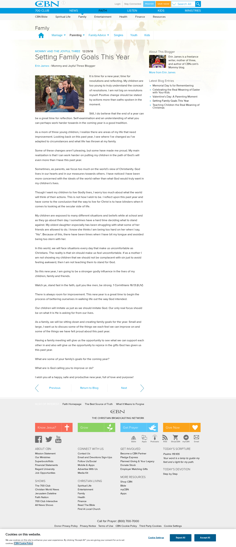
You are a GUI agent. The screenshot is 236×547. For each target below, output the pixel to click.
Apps (144, 441)
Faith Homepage (72, 404)
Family (82, 16)
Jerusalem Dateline (45, 493)
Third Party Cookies (150, 526)
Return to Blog (89, 388)
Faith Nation (42, 497)
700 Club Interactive (46, 501)
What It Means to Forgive (130, 404)
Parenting (76, 35)
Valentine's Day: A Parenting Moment (175, 96)
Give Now (163, 4)
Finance (140, 16)
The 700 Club (42, 485)
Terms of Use (105, 526)
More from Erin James (162, 72)
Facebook (38, 439)
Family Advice (97, 35)
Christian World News (47, 489)
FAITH (103, 10)
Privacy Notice (88, 526)
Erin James (42, 65)
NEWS (73, 10)
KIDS (161, 10)
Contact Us (84, 453)
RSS (165, 441)
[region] (118, 538)
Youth (133, 35)
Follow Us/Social (87, 461)
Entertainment (102, 16)
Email (196, 441)
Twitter (48, 439)
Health (123, 16)
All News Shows (44, 505)
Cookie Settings (173, 526)
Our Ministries (42, 457)
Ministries (193, 10)
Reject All (180, 538)
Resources (159, 16)
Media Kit (83, 473)
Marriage (57, 35)
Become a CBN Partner (133, 453)
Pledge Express (129, 457)
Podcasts (154, 441)
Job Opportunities (45, 473)
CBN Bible (41, 16)
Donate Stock (128, 465)
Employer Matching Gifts (134, 469)
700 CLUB (42, 10)
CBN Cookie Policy (126, 526)
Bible (133, 441)
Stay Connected (132, 4)
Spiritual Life (62, 16)
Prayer (149, 4)
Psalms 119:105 (171, 454)
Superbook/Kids (44, 461)
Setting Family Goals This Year (82, 57)
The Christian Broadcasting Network (118, 418)
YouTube (58, 439)
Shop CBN (126, 481)
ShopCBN (175, 441)
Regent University (45, 469)
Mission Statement (45, 453)
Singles (118, 35)
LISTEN (132, 10)
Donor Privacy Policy (66, 526)
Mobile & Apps (86, 465)
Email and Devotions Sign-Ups (95, 457)
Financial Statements (46, 465)
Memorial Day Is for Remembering (173, 85)
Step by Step (170, 474)
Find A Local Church (89, 509)
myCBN (186, 441)
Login (118, 4)
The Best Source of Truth (99, 404)
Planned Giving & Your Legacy (137, 461)
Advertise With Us (88, 469)
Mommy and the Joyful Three (57, 51)
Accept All (205, 538)
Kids (147, 35)
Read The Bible (86, 505)
